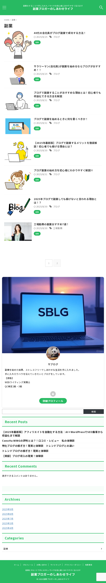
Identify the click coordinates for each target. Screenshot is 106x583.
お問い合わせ (42, 565)
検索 (93, 411)
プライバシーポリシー (73, 565)
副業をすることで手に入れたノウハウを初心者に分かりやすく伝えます (52, 570)
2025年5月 (7, 523)
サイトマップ (56, 565)
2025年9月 (7, 509)
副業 (5, 548)
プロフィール (28, 565)
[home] (53, 394)
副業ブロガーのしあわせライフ (53, 9)
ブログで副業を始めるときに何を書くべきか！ (61, 119)
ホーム (16, 565)
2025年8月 (7, 514)
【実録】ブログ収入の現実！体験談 (22, 456)
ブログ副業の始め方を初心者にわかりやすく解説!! (63, 170)
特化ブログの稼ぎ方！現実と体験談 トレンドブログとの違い (38, 445)
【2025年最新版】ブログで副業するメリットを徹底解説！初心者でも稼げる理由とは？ (65, 144)
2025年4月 (7, 528)
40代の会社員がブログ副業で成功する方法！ (60, 33)
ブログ (56, 36)
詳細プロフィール (53, 401)
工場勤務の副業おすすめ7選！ (51, 224)
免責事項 (88, 565)
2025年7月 (7, 518)
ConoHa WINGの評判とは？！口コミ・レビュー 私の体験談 (38, 440)
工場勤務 (57, 228)
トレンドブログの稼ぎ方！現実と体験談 (25, 451)
